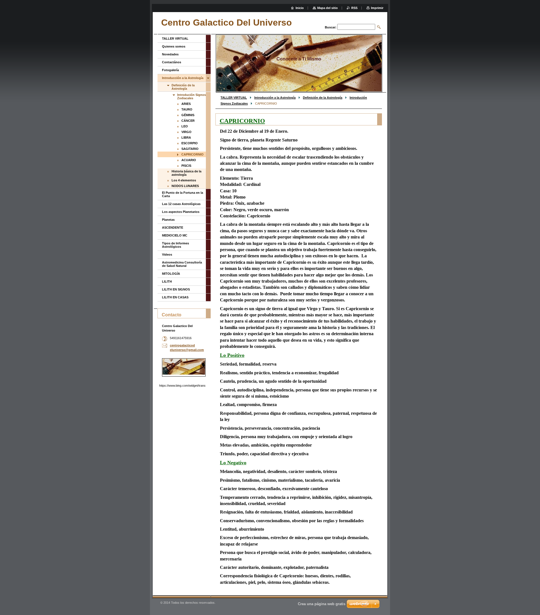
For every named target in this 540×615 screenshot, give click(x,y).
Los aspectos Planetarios (180, 211)
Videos (167, 254)
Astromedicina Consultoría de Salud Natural (182, 264)
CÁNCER (188, 120)
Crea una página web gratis (321, 604)
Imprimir (377, 8)
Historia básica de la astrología (186, 173)
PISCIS (186, 165)
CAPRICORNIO (192, 154)
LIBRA (186, 137)
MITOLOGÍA (171, 273)
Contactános (171, 62)
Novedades (170, 54)
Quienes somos (173, 46)
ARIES (186, 103)
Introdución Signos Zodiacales (191, 96)
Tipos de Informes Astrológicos (175, 245)
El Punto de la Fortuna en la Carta (182, 194)
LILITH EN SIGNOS (176, 289)
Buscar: (330, 27)
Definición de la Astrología (322, 97)
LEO (184, 126)
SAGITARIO (190, 148)
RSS (354, 8)
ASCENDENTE (172, 227)
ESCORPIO (189, 143)
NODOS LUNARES (185, 186)
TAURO (186, 109)
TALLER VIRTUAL (233, 97)
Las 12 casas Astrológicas (181, 204)
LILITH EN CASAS (175, 297)
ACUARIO (188, 160)
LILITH (167, 281)
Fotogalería (170, 70)
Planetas (168, 219)
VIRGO (186, 132)
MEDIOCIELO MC (174, 235)
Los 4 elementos (184, 180)
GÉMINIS (187, 115)
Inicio (300, 8)
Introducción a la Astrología (275, 97)
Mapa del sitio (327, 8)
